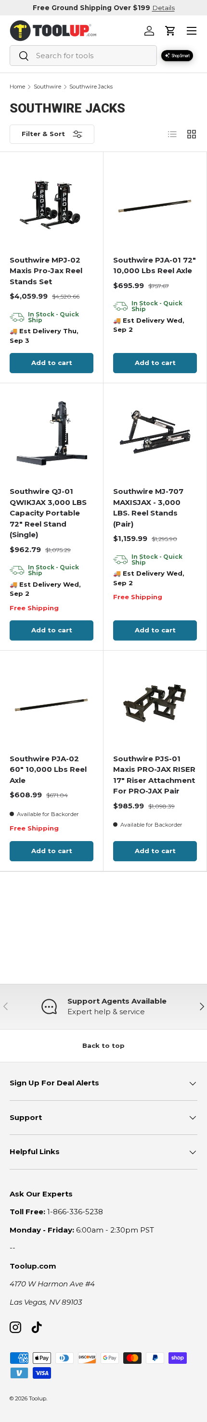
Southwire (47, 86)
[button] (170, 30)
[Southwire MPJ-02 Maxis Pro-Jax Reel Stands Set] (52, 203)
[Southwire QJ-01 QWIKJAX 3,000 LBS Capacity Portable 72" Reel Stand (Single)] (52, 435)
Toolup (37, 1398)
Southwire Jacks (91, 86)
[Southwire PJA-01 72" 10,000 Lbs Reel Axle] (155, 203)
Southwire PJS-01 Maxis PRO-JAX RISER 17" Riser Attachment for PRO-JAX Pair (154, 775)
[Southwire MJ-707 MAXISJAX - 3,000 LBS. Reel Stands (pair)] (155, 435)
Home (17, 86)
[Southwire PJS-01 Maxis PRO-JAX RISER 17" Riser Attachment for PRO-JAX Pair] (155, 702)
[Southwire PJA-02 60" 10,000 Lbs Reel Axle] (52, 702)
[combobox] (83, 55)
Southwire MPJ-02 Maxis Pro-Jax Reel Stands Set (46, 270)
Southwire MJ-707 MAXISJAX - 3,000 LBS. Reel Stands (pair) (148, 508)
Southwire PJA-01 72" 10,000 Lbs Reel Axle (154, 265)
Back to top (103, 1045)
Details (163, 8)
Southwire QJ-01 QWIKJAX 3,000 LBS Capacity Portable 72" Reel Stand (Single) (48, 513)
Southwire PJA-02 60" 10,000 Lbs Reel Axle (48, 769)
